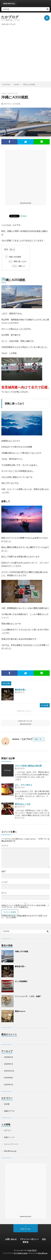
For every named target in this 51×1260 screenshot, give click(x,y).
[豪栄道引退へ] (7, 694)
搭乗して (19, 266)
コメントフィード (11, 1144)
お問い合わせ (11, 1239)
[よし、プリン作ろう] (7, 789)
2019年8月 (8, 1078)
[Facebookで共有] (9, 141)
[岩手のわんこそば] (7, 809)
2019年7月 (8, 1084)
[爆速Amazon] (7, 1016)
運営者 (25, 1242)
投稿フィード (9, 1137)
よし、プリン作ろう (23, 785)
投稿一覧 (37, 739)
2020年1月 (8, 1064)
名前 (3, 871)
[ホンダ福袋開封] (7, 986)
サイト (4, 893)
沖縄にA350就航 (13, 257)
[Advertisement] (25, 51)
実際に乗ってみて (18, 261)
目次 (44, 1239)
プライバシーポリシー (29, 1239)
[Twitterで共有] (25, 141)
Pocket (23, 216)
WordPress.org (10, 1151)
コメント (4, 845)
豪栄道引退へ (20, 689)
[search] (48, 9)
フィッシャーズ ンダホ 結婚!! (28, 996)
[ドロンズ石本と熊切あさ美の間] (7, 770)
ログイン (7, 1130)
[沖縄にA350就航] (7, 956)
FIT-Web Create (21, 1253)
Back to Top (25, 1229)
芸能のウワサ (9, 1111)
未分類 (17, 104)
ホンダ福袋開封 (21, 981)
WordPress (42, 1253)
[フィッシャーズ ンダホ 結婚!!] (7, 1001)
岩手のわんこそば (22, 804)
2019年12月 (9, 1071)
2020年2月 (8, 1057)
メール (4, 882)
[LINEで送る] (42, 141)
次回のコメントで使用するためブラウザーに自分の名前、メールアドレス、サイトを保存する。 (25, 906)
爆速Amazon (20, 1011)
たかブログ (10, 16)
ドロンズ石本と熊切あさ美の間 (28, 766)
